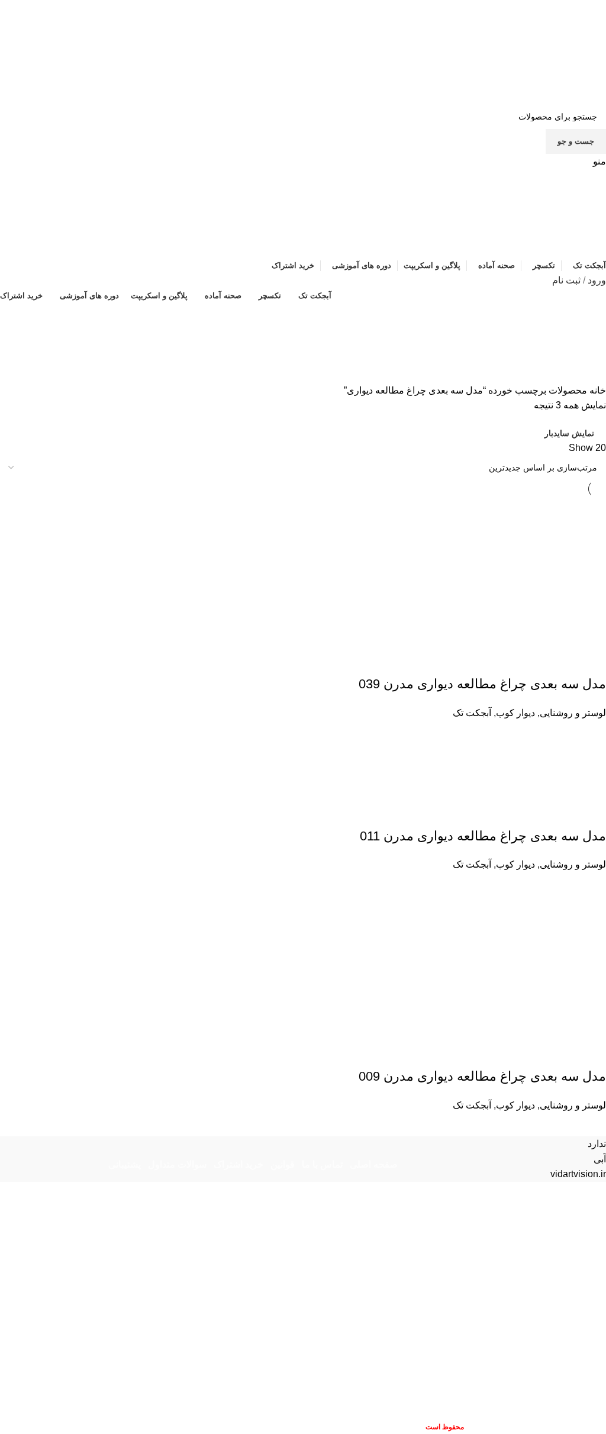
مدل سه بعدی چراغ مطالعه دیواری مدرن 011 (483, 836)
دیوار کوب (515, 713)
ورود (597, 280)
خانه (596, 390)
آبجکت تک (472, 713)
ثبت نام (566, 280)
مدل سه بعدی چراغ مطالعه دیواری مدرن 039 (482, 683)
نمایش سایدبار (569, 433)
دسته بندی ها (572, 376)
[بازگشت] (591, 318)
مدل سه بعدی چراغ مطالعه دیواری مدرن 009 (482, 1076)
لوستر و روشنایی (573, 713)
